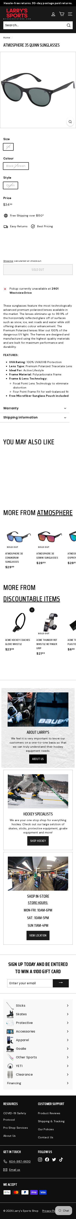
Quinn (10, 185)
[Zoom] (70, 121)
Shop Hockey (38, 841)
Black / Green (16, 166)
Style (7, 178)
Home (6, 37)
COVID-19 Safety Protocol (14, 1116)
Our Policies (46, 1129)
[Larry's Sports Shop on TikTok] (61, 1159)
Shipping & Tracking (51, 1121)
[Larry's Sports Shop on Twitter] (54, 1159)
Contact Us (45, 1137)
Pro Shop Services (15, 1127)
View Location (38, 935)
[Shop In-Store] (38, 874)
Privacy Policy (51, 1211)
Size (6, 139)
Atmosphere (54, 512)
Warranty (11, 408)
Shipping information (20, 417)
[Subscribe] (61, 983)
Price (7, 198)
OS (8, 147)
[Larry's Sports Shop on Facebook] (47, 1159)
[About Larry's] (38, 709)
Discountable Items (31, 598)
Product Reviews (49, 1113)
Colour (8, 158)
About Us (38, 759)
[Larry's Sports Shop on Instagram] (40, 1159)
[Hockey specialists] (38, 791)
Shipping (8, 261)
